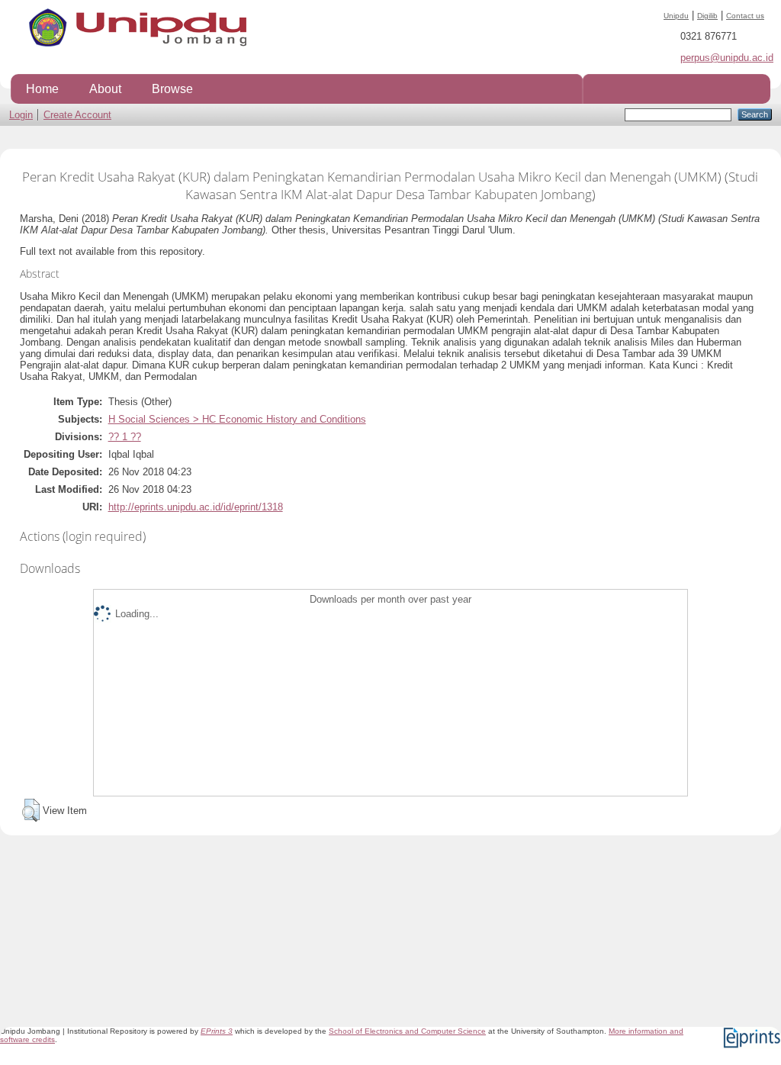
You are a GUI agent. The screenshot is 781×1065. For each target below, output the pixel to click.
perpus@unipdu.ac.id (726, 57)
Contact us (745, 15)
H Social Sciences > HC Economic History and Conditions (237, 419)
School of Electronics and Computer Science (407, 1031)
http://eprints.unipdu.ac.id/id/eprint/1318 (195, 507)
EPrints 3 (217, 1031)
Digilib (707, 15)
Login (21, 115)
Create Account (77, 115)
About (105, 88)
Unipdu (676, 15)
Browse (172, 88)
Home (42, 88)
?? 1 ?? (124, 436)
